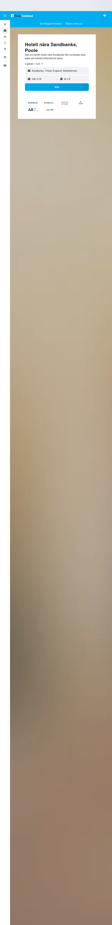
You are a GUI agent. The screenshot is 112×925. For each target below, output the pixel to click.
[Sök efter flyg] (5, 24)
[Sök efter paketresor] (5, 43)
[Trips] (5, 57)
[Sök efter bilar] (5, 37)
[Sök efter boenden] (5, 30)
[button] (5, 15)
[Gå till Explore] (5, 49)
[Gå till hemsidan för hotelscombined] (21, 15)
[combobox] (34, 63)
